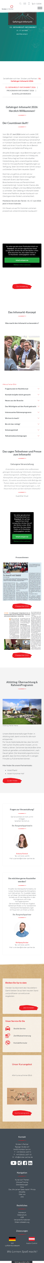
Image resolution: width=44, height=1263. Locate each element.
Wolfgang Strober (22, 942)
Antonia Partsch (22, 854)
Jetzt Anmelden (28, 1008)
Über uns (22, 1194)
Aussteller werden (21, 94)
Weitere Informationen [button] (22, 265)
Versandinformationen (22, 1220)
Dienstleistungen (22, 1185)
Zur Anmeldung (22, 286)
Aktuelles (22, 1192)
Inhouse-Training (22, 1182)
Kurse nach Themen (22, 1180)
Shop (22, 1187)
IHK (12, 1243)
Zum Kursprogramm (22, 1113)
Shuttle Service (19, 1028)
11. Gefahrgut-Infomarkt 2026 (20, 87)
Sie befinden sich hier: (12, 78)
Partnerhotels (26, 765)
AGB (22, 1217)
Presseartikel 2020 (22, 655)
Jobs (22, 1197)
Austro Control (31, 1243)
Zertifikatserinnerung (22, 1036)
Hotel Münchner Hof (15, 773)
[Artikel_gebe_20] (22, 631)
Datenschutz (22, 1215)
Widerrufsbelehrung (22, 1222)
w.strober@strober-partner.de (24, 947)
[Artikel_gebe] (22, 581)
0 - (37, 4)
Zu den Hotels (12, 781)
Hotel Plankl (12, 770)
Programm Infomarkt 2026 (20, 90)
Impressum (22, 1212)
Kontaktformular (20, 1043)
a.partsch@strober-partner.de (23, 858)
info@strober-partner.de (24, 1157)
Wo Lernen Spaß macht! (22, 1251)
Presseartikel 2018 (22, 606)
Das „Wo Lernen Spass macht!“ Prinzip (22, 1189)
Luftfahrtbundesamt (12, 1245)
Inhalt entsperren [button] (22, 260)
